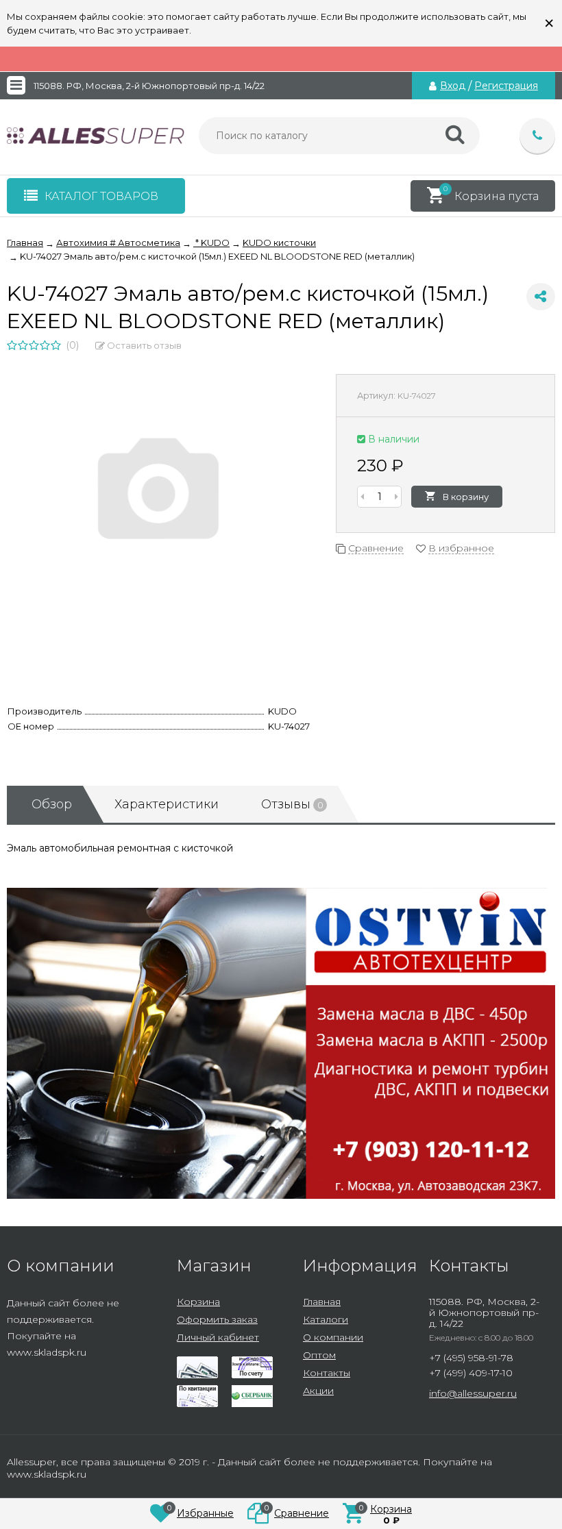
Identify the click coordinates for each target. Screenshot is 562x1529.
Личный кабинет (218, 1337)
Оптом (319, 1355)
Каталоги (325, 1319)
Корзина (198, 1301)
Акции (318, 1390)
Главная (322, 1301)
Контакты (326, 1373)
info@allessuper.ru (473, 1393)
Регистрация (506, 85)
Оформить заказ (217, 1319)
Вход (452, 85)
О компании (333, 1337)
